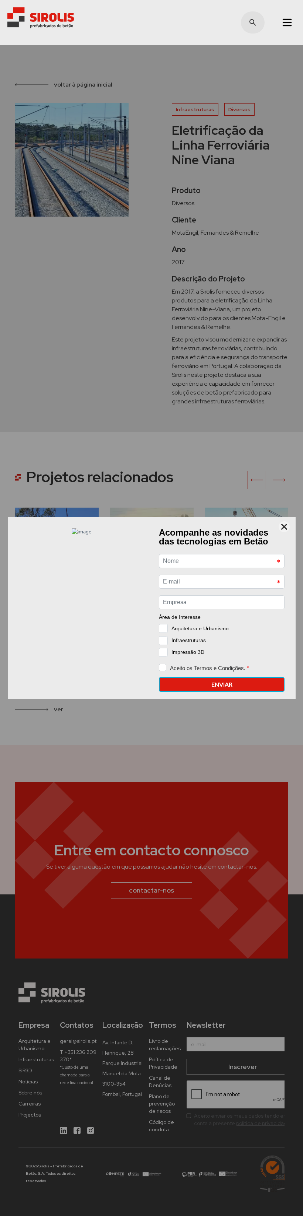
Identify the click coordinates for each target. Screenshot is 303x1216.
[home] (40, 17)
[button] (284, 22)
